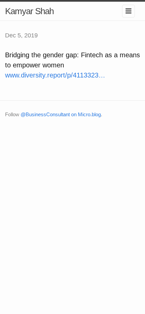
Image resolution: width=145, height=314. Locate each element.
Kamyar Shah (29, 11)
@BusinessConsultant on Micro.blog (61, 114)
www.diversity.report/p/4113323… (55, 75)
